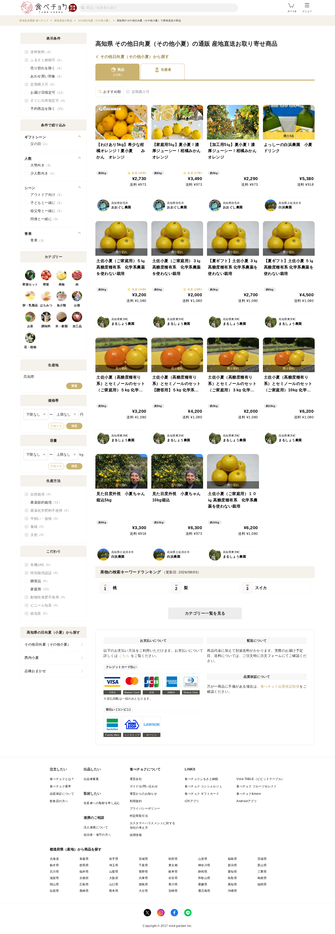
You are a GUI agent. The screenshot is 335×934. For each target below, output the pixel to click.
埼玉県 (113, 865)
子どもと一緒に (45, 203)
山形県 (202, 859)
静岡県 (202, 871)
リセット (56, 426)
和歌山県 (204, 878)
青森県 (84, 859)
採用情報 (136, 835)
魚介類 (61, 305)
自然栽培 (40, 494)
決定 (74, 426)
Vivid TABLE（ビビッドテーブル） (260, 779)
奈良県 (173, 878)
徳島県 (143, 884)
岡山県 (54, 884)
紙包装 (38, 613)
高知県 (232, 884)
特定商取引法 (139, 816)
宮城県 (143, 859)
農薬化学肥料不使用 (48, 510)
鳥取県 (232, 878)
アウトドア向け (45, 195)
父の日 (38, 144)
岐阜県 (173, 871)
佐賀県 (54, 890)
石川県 (54, 871)
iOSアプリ (192, 801)
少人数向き (41, 173)
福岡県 (262, 884)
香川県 (173, 884)
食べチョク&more (248, 793)
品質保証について (62, 793)
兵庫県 (143, 878)
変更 (74, 386)
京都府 (84, 878)
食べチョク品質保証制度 (280, 686)
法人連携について (96, 827)
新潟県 (232, 865)
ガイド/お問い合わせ (144, 786)
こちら (124, 656)
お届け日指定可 (46, 92)
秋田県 (173, 859)
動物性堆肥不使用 (47, 597)
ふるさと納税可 (45, 60)
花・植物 (30, 347)
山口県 (113, 884)
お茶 (30, 326)
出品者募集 (91, 779)
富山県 (262, 865)
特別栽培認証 (43, 573)
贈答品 (38, 581)
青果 (36, 240)
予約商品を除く (46, 109)
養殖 (36, 527)
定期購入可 (141, 92)
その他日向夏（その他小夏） (48, 644)
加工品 (77, 326)
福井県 (84, 871)
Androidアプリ (246, 801)
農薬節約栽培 (44, 502)
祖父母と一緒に (45, 211)
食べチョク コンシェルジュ (203, 786)
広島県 (84, 884)
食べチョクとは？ (62, 779)
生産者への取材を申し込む (102, 803)
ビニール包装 (43, 605)
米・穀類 (61, 326)
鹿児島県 (204, 890)
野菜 (46, 284)
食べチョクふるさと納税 (201, 779)
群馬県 (84, 865)
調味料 (46, 326)
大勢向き (40, 165)
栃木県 (54, 865)
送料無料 (40, 52)
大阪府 (113, 878)
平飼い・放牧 (43, 519)
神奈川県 (204, 865)
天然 (36, 535)
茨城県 (262, 859)
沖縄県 (232, 890)
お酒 (77, 305)
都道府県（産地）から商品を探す (76, 849)
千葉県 (143, 865)
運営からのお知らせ (143, 793)
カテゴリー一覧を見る (205, 613)
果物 (62, 284)
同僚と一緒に (43, 219)
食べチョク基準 (60, 786)
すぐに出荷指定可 (47, 100)
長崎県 (84, 890)
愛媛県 (202, 884)
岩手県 (113, 859)
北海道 (54, 859)
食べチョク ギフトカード (202, 793)
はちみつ (46, 305)
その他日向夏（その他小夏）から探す (134, 57)
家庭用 (39, 589)
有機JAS (39, 565)
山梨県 (113, 871)
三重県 (262, 871)
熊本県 (113, 890)
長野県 (143, 871)
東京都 (173, 865)
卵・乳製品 (30, 305)
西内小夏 (32, 658)
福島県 (232, 859)
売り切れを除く (45, 68)
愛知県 (232, 871)
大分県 (143, 890)
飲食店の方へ (59, 801)
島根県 (262, 878)
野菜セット (30, 284)
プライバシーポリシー (145, 808)
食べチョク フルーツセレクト (256, 786)
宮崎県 (173, 890)
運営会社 (136, 779)
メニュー (307, 11)
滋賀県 (54, 878)
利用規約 (136, 801)
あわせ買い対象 (45, 76)
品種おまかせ (35, 671)
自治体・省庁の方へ (97, 834)
